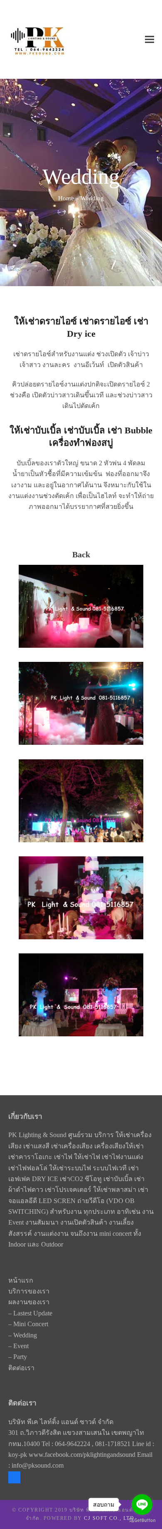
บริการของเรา (28, 1291)
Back (81, 554)
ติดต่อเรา (21, 1367)
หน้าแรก (20, 1280)
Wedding (25, 1335)
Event (21, 1345)
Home (66, 198)
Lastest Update (32, 1313)
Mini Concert (30, 1323)
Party (20, 1356)
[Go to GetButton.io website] (142, 1520)
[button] (149, 39)
